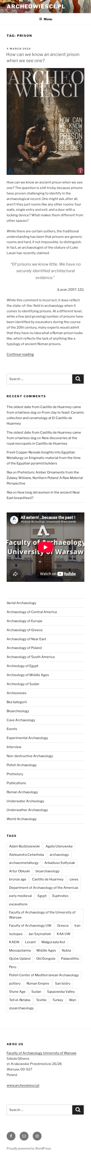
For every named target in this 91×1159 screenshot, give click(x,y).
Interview (14, 747)
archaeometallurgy (24, 863)
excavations (18, 904)
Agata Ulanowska (59, 846)
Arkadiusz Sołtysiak (59, 863)
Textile (41, 1000)
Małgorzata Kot (53, 942)
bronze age (17, 879)
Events (12, 729)
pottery (15, 983)
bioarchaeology (48, 871)
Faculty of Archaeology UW (30, 926)
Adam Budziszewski (24, 846)
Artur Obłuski (19, 871)
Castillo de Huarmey (48, 879)
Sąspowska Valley (61, 992)
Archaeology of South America (31, 657)
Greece (63, 926)
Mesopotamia (20, 950)
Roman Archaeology (22, 792)
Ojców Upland (19, 959)
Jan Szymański (39, 934)
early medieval (20, 896)
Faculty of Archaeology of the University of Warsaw (42, 914)
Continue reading (20, 354)
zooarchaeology (21, 1008)
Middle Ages (46, 950)
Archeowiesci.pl (36, 6)
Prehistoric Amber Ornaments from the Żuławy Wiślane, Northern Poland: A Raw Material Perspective (45, 477)
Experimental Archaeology (27, 738)
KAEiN (14, 942)
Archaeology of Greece (25, 630)
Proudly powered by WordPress (29, 1148)
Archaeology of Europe (24, 621)
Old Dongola (45, 959)
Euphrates (60, 896)
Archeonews (17, 693)
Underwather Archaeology (27, 810)
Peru (12, 967)
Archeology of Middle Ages (28, 675)
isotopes (16, 934)
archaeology (59, 855)
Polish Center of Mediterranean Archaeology (44, 975)
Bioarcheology (18, 711)
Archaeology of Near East (26, 639)
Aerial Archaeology (21, 603)
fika (9, 472)
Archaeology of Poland (24, 648)
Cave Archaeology (21, 720)
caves (73, 879)
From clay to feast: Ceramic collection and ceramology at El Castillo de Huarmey (45, 417)
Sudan (36, 992)
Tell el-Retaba (19, 1000)
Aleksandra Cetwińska (26, 855)
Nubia (66, 950)
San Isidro (62, 983)
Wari (72, 1000)
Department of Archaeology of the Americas (43, 888)
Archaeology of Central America (32, 612)
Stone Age (17, 992)
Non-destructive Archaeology (30, 756)
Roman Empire (38, 983)
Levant (30, 942)
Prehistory (15, 774)
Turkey (57, 1000)
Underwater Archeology (25, 801)
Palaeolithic (70, 959)
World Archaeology (22, 819)
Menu (48, 19)
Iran (77, 926)
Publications (16, 783)
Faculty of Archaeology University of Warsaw (41, 1053)
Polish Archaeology (22, 765)
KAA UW (63, 934)
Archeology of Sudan (23, 684)
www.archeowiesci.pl (23, 1085)
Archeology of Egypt (22, 666)
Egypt (42, 896)
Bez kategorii (17, 702)
